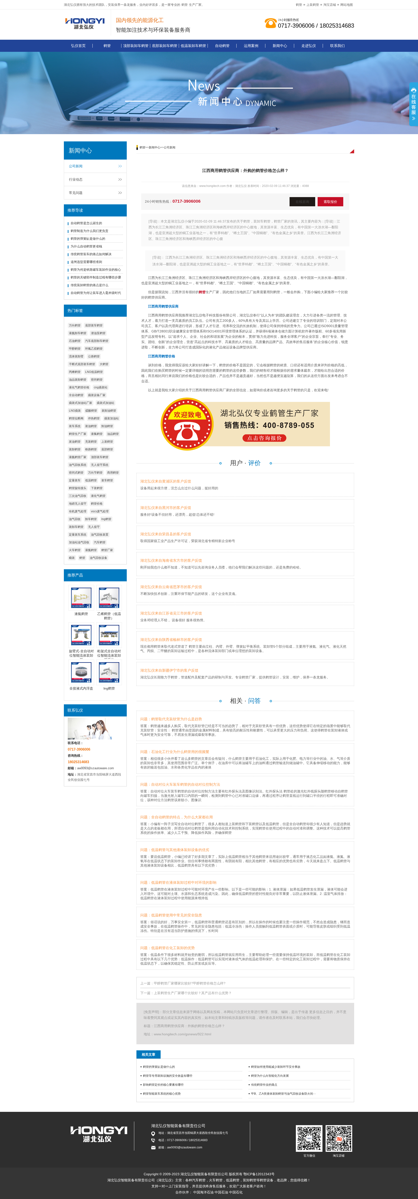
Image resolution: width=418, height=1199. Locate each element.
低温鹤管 (91, 480)
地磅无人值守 (77, 503)
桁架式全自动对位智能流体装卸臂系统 (109, 655)
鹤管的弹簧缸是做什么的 (88, 238)
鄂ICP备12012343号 (259, 1174)
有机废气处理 (77, 511)
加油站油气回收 (79, 542)
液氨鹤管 (91, 550)
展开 (413, 105)
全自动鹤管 (76, 395)
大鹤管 (104, 364)
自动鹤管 (222, 46)
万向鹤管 (75, 325)
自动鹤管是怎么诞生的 (86, 223)
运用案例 (251, 46)
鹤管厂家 (107, 550)
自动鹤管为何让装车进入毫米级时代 (96, 293)
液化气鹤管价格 (79, 387)
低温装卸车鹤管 (193, 46)
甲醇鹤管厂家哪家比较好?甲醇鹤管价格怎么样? (189, 983)
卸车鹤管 (91, 519)
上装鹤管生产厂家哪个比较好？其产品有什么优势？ (193, 993)
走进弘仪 (308, 46)
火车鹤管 (75, 550)
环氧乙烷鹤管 (94, 348)
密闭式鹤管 (76, 472)
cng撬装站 (100, 387)
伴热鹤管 (94, 418)
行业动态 (75, 179)
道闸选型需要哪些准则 (86, 262)
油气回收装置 (99, 534)
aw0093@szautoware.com (95, 768)
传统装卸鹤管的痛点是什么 (89, 285)
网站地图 (346, 5)
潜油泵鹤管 (98, 333)
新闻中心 (280, 46)
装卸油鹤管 (109, 410)
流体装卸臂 (76, 356)
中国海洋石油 (203, 1192)
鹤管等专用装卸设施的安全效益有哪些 (167, 1075)
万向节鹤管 (95, 472)
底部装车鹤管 (94, 325)
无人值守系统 (99, 465)
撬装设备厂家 (96, 395)
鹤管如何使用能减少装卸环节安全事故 (275, 1066)
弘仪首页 (78, 46)
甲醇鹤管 (75, 348)
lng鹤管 (106, 519)
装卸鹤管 (75, 449)
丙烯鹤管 (75, 372)
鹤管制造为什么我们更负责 (89, 231)
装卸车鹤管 (76, 527)
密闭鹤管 (97, 379)
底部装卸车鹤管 (164, 46)
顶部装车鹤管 (99, 457)
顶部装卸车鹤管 (136, 46)
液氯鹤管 (97, 434)
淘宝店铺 (329, 5)
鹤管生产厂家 (77, 434)
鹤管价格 (97, 503)
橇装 (72, 558)
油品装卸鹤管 (77, 379)
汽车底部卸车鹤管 (96, 341)
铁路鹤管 (91, 449)
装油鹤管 (91, 426)
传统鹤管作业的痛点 (264, 1084)
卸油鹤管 (107, 426)
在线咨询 (302, 202)
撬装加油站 (111, 418)
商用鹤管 (113, 472)
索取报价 (330, 202)
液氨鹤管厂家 (77, 457)
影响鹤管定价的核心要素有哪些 (163, 1084)
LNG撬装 (75, 410)
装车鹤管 (107, 480)
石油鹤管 (75, 341)
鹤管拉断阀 (76, 418)
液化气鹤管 (98, 496)
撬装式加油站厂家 (80, 403)
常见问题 (75, 193)
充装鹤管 (91, 441)
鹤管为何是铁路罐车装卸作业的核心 (96, 269)
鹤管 (184, 5)
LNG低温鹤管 (94, 372)
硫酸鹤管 (91, 410)
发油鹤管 (75, 441)
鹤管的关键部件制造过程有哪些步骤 (96, 277)
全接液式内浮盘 (81, 688)
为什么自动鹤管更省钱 (86, 246)
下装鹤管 (97, 488)
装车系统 (75, 426)
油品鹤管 (113, 434)
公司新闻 (75, 166)
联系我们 (337, 46)
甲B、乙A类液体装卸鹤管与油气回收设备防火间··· (283, 1093)
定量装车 (75, 480)
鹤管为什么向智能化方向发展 (270, 1075)
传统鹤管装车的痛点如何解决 (91, 254)
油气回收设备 (98, 558)
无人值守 (94, 527)
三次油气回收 (77, 496)
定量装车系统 (77, 534)
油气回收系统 (77, 465)
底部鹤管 (107, 449)
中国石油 (221, 1192)
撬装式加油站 (105, 403)
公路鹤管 (94, 356)
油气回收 (75, 519)
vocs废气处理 (100, 511)
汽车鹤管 (99, 542)
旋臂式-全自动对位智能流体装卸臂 (81, 655)
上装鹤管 (312, 5)
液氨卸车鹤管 (77, 333)
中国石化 (236, 1192)
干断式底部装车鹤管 (82, 364)
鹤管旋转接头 (77, 488)
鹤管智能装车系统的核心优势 (162, 1093)
